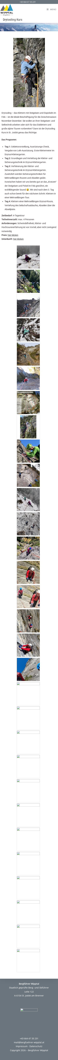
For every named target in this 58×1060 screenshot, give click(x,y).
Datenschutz (35, 1046)
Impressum (22, 1046)
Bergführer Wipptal (38, 1050)
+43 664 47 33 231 (28, 2)
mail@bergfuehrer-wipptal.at (29, 1042)
